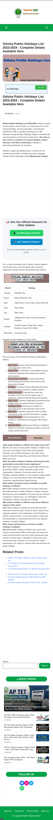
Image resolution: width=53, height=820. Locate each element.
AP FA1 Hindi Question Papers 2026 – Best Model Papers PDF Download (19, 726)
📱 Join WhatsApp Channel (26, 233)
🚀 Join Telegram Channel (26, 242)
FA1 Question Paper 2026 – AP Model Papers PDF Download (19, 758)
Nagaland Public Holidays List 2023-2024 (19, 340)
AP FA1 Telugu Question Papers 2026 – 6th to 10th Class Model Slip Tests (19, 748)
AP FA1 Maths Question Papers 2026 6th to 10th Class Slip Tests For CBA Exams (19, 737)
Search (5, 661)
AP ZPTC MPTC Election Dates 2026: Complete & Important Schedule (19, 716)
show (16, 113)
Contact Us (19, 811)
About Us (8, 811)
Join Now (41, 87)
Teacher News (35, 816)
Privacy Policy (32, 811)
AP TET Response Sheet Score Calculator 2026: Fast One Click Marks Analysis (26, 708)
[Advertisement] (26, 187)
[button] (46, 27)
